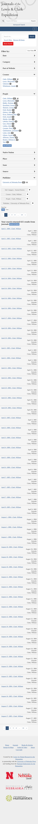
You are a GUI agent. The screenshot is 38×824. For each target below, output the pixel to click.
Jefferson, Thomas (9, 137)
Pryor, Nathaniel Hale (10, 114)
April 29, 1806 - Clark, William (11, 408)
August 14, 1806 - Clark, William (12, 646)
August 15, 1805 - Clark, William (12, 676)
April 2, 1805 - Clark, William (11, 348)
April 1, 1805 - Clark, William (11, 238)
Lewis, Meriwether (9, 81)
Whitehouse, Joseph (9, 86)
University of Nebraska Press (12, 182)
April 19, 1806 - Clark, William (11, 338)
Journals (15, 745)
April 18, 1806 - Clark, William (11, 328)
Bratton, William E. (9, 140)
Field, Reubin (7, 110)
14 (22, 215)
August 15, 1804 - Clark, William (12, 656)
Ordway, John (7, 112)
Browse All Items (19, 40)
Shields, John (7, 119)
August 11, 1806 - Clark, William (12, 597)
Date (7, 209)
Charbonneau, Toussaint (10, 130)
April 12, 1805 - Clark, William (11, 248)
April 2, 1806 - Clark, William (11, 358)
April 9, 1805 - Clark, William (11, 507)
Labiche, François (8, 121)
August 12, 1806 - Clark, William (12, 617)
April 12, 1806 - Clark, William (11, 258)
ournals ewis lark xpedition (12, 9)
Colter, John (7, 133)
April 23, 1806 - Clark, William (11, 388)
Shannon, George (8, 107)
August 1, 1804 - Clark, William (11, 517)
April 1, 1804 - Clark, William (11, 229)
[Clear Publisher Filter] (27, 182)
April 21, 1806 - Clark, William (11, 368)
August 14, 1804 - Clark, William (12, 626)
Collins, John (7, 126)
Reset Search (8, 44)
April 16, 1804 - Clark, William (11, 288)
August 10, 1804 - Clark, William (12, 547)
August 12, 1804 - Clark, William (12, 607)
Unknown (6, 84)
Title (3, 209)
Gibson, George (8, 135)
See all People (7, 145)
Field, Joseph (7, 117)
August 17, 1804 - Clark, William (12, 706)
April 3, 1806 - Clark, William (11, 428)
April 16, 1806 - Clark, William (11, 298)
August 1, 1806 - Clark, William (11, 527)
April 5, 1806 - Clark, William (11, 457)
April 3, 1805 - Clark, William (11, 418)
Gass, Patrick (7, 123)
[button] (29, 190)
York (4, 142)
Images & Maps (8, 747)
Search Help (8, 40)
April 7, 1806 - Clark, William (11, 497)
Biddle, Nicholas (8, 103)
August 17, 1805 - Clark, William (12, 716)
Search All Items (14, 224)
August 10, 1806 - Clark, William (12, 567)
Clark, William (7, 79)
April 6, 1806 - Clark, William (11, 467)
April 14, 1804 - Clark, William (11, 278)
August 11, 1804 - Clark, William (12, 577)
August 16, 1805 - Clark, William (12, 696)
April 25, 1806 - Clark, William (11, 398)
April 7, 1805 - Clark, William (11, 477)
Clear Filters (30, 50)
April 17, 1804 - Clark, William (11, 318)
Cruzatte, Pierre (8, 128)
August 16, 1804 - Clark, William (12, 686)
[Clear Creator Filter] (18, 79)
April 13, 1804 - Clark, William (11, 268)
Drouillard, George (9, 105)
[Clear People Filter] (18, 98)
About (33, 747)
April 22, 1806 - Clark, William (11, 378)
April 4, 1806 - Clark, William (11, 447)
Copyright (19, 750)
